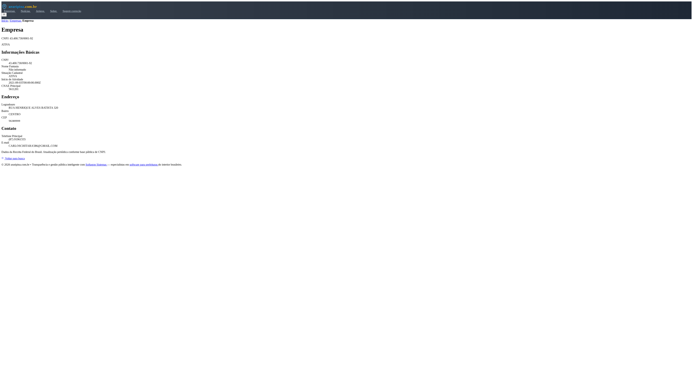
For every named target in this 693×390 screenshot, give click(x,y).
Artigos (40, 10)
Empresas (10, 10)
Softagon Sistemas (96, 164)
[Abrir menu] (4, 15)
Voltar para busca (14, 158)
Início (5, 20)
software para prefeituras (144, 164)
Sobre (53, 10)
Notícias (26, 10)
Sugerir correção (72, 10)
